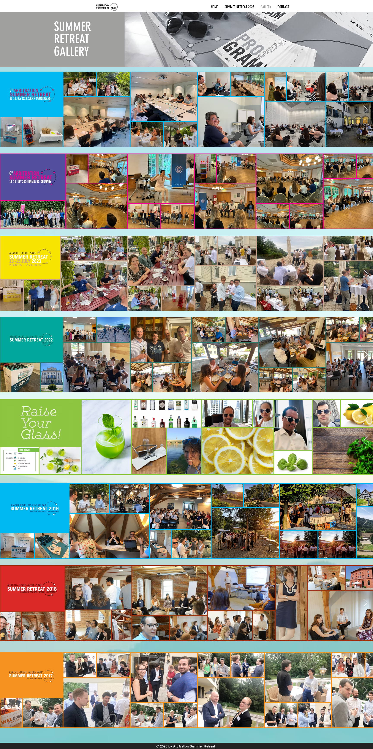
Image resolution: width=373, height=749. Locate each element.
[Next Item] (365, 109)
